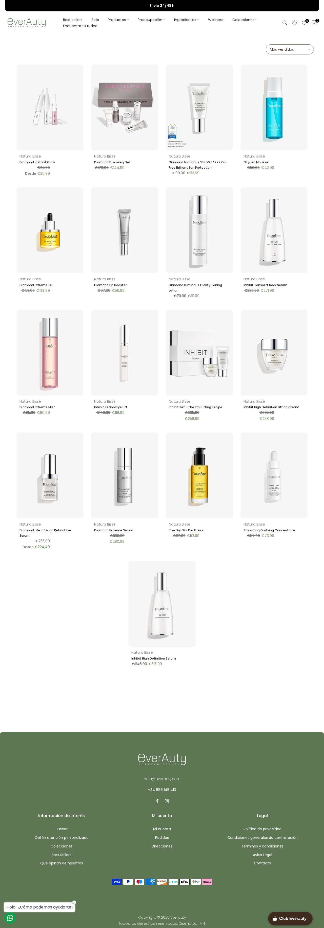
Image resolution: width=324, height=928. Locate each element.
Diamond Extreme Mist (37, 407)
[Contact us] (10, 918)
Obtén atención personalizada (62, 837)
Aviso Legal (262, 855)
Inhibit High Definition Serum (153, 658)
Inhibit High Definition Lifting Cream (271, 407)
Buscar (62, 829)
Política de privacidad (262, 829)
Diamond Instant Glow (37, 162)
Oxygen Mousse (256, 162)
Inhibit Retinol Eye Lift (110, 407)
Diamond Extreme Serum (113, 530)
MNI (203, 923)
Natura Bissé (30, 156)
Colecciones (243, 19)
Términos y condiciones (262, 846)
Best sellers (73, 19)
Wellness (216, 19)
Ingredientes (185, 19)
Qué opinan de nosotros (61, 863)
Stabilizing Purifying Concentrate (269, 530)
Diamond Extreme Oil (35, 285)
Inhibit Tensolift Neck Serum (265, 285)
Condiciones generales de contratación (262, 837)
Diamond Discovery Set (112, 162)
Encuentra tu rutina (80, 25)
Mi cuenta (162, 829)
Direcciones (162, 846)
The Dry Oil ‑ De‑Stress (186, 530)
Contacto (262, 863)
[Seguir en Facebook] (157, 801)
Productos (117, 19)
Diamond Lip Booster (110, 285)
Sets (95, 19)
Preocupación (150, 19)
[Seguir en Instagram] (167, 801)
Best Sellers (61, 855)
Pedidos (162, 837)
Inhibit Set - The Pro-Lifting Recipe (195, 407)
